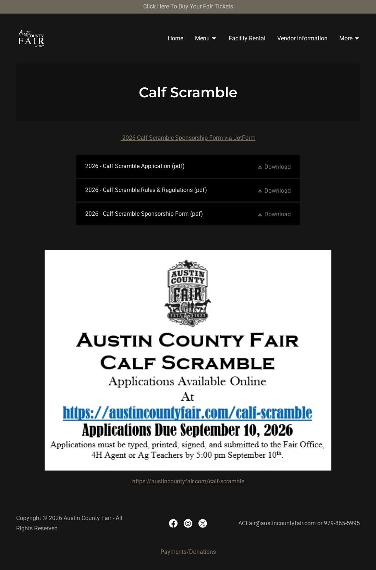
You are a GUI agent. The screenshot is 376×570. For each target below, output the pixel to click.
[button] (206, 39)
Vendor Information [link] (302, 38)
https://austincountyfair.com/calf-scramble (188, 481)
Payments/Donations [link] (188, 551)
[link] (31, 38)
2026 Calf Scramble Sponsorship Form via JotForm (188, 137)
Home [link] (175, 38)
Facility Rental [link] (247, 38)
